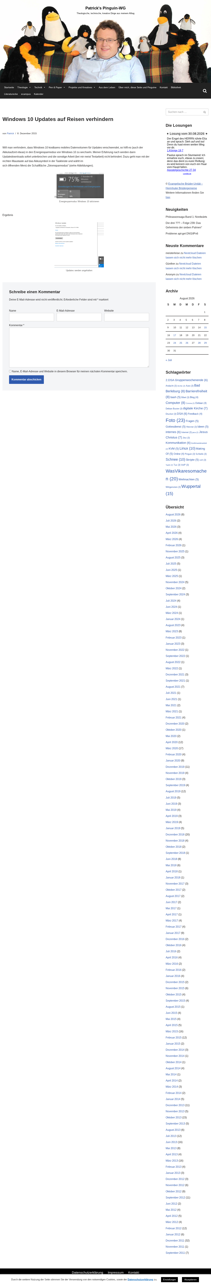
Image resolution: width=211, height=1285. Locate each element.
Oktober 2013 (173, 1117)
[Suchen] (205, 91)
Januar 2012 (173, 1234)
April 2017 (172, 914)
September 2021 (175, 680)
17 (174, 335)
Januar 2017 (173, 933)
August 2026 (173, 514)
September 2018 (175, 852)
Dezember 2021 (175, 674)
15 (205, 327)
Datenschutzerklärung (87, 1272)
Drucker (171, 414)
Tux (177, 465)
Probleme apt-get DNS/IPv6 (182, 233)
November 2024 (175, 582)
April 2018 (172, 871)
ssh (202, 460)
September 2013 (175, 1123)
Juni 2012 (171, 1203)
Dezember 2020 (175, 723)
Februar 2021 (173, 717)
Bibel (185, 397)
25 (181, 343)
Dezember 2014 (175, 1049)
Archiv (181, 386)
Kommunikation (178, 442)
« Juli (169, 360)
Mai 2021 (171, 705)
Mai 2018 (171, 865)
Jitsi (186, 437)
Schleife (201, 454)
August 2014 (173, 1068)
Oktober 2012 (173, 1191)
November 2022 (175, 649)
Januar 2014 (173, 1099)
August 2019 (173, 791)
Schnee (175, 459)
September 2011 (175, 1252)
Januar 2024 (173, 619)
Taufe (169, 465)
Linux (187, 448)
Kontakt (164, 87)
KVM (174, 448)
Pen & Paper (55, 87)
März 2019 (172, 822)
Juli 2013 (171, 1136)
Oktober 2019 (173, 779)
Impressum (116, 1272)
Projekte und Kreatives (80, 87)
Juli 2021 (171, 692)
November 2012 (175, 1185)
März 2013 (172, 1160)
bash (175, 397)
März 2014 (172, 1086)
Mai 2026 (171, 526)
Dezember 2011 (175, 1240)
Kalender (38, 94)
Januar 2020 (173, 760)
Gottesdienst (176, 426)
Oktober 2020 (173, 729)
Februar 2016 (173, 969)
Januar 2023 (173, 643)
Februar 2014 (173, 1093)
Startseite (9, 87)
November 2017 (175, 883)
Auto (190, 386)
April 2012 (172, 1216)
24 (174, 343)
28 (199, 343)
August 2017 (173, 896)
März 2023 (172, 631)
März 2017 (172, 920)
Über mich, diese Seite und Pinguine (137, 87)
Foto (175, 420)
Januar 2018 (173, 877)
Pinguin (190, 454)
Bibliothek (176, 87)
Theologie (22, 87)
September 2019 (175, 785)
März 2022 (172, 668)
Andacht (171, 386)
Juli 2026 (171, 520)
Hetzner (191, 427)
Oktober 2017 (173, 889)
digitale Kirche (195, 408)
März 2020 (172, 748)
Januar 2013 (173, 1172)
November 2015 (175, 988)
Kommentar (16, 325)
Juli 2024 (171, 600)
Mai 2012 (171, 1209)
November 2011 (175, 1246)
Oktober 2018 (173, 846)
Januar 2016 (173, 976)
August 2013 (173, 1129)
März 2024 (172, 613)
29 (205, 343)
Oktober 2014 (173, 1062)
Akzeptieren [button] (190, 1279)
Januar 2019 (173, 828)
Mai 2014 (171, 1074)
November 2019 (175, 773)
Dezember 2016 (175, 939)
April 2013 (172, 1154)
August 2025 (173, 557)
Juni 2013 (171, 1142)
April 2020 (172, 742)
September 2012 (175, 1197)
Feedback (195, 413)
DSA (182, 413)
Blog (194, 397)
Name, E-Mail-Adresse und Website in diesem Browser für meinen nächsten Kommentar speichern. (70, 371)
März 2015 (172, 1031)
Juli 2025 (171, 563)
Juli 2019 (171, 797)
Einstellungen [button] (169, 1279)
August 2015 (173, 1006)
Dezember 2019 (175, 766)
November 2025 (175, 551)
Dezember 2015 (175, 982)
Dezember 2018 (175, 834)
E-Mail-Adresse (66, 310)
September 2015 (175, 1000)
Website (109, 310)
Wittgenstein (173, 487)
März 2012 (172, 1222)
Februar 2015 (173, 1037)
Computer (175, 403)
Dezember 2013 (175, 1105)
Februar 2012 (173, 1228)
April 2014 (172, 1080)
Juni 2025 (171, 570)
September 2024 (175, 594)
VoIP (185, 465)
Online (179, 453)
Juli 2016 (171, 951)
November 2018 (175, 840)
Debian (201, 403)
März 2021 (172, 711)
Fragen (192, 421)
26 (187, 343)
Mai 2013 (171, 1148)
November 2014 (175, 1056)
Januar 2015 (173, 1043)
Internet (186, 432)
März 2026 (172, 539)
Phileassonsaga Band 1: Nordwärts (186, 216)
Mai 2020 (171, 736)
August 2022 (173, 662)
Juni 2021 (171, 699)
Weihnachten (189, 479)
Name (12, 310)
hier (168, 197)
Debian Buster (174, 408)
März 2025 (172, 576)
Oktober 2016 (173, 945)
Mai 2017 (171, 908)
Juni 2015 (171, 1012)
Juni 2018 (171, 859)
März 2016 (172, 963)
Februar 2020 (173, 754)
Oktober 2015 (173, 994)
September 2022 (175, 656)
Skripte (192, 459)
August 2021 (173, 686)
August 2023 (173, 625)
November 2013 (175, 1111)
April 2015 (172, 1025)
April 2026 (172, 532)
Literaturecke (11, 94)
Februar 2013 (173, 1166)
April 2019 (172, 816)
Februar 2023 (173, 637)
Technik (38, 87)
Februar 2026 (173, 545)
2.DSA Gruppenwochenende (187, 380)
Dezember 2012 (175, 1179)
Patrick (10, 133)
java (195, 432)
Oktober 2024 (173, 588)
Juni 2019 (171, 803)
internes (173, 432)
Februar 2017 (173, 926)
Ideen (203, 426)
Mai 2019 (171, 809)
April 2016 (172, 957)
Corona (190, 403)
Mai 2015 (171, 1019)
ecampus (26, 94)
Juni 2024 (171, 606)
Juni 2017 (171, 902)
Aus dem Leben (107, 87)
